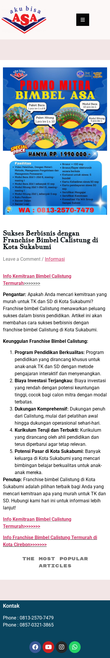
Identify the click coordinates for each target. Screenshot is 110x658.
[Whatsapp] (75, 647)
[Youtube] (48, 647)
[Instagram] (61, 647)
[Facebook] (35, 647)
